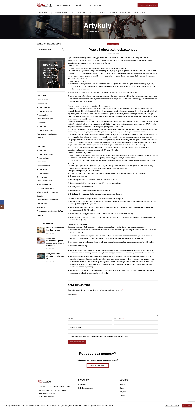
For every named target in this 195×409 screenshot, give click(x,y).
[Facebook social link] (2, 202)
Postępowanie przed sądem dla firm (50, 211)
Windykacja (41, 207)
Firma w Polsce (42, 203)
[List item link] (56, 394)
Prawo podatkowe (43, 107)
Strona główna (92, 31)
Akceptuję (187, 405)
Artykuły (123, 392)
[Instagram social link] (2, 206)
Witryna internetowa (75, 327)
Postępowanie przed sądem (47, 134)
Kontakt (123, 384)
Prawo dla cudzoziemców (46, 130)
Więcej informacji (172, 405)
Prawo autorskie (43, 173)
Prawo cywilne (42, 104)
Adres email (119, 319)
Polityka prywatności (85, 388)
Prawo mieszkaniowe (44, 111)
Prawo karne (103, 31)
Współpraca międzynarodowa (47, 192)
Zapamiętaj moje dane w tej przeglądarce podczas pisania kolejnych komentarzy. (99, 336)
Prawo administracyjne (45, 119)
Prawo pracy (41, 126)
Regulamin (82, 384)
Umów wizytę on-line (148, 5)
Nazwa (71, 319)
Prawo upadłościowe (44, 181)
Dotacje (40, 196)
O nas (122, 388)
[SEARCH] (62, 49)
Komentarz (72, 295)
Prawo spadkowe (43, 115)
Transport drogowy (44, 185)
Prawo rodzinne (42, 100)
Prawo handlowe (43, 158)
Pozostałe (40, 138)
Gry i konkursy (42, 177)
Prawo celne (41, 162)
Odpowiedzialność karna (45, 188)
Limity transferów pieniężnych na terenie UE (55, 256)
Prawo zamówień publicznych (47, 200)
